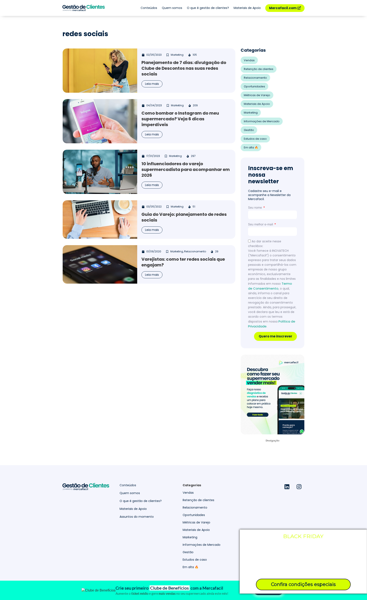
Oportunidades (254, 86)
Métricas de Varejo (257, 95)
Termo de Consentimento (270, 286)
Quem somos (172, 8)
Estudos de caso (255, 139)
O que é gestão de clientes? (208, 8)
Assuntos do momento (137, 517)
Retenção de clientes (258, 69)
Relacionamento (255, 78)
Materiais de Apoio (247, 8)
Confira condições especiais (303, 584)
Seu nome (255, 207)
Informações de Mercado (261, 121)
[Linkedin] (286, 486)
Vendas (249, 60)
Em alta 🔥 (251, 147)
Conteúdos (149, 8)
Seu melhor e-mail (261, 224)
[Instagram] (299, 486)
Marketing (251, 113)
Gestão (249, 130)
